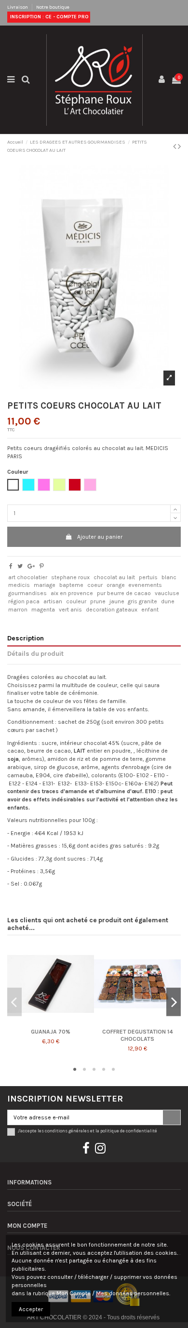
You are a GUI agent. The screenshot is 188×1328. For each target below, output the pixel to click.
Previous (14, 1002)
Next (173, 1002)
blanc (168, 577)
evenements (145, 585)
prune (98, 601)
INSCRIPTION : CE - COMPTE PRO (49, 17)
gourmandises (27, 593)
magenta (43, 609)
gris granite (142, 601)
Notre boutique (52, 7)
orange (116, 585)
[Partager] (11, 566)
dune (168, 601)
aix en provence (72, 593)
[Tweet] (20, 566)
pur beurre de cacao (124, 593)
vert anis (70, 609)
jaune (116, 601)
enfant (150, 609)
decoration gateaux (111, 609)
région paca (24, 601)
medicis (19, 585)
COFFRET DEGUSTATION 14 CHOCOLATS (137, 1035)
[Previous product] (175, 146)
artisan (52, 601)
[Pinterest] (42, 566)
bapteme (71, 585)
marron (17, 609)
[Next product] (179, 146)
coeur (95, 585)
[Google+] (31, 566)
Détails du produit (35, 653)
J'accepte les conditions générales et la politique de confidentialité (87, 1130)
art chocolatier (27, 577)
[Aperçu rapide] (50, 1024)
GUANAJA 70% (50, 1031)
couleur (76, 601)
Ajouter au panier (99, 536)
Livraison (18, 7)
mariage (44, 585)
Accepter (31, 1309)
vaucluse (167, 593)
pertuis (148, 577)
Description (25, 638)
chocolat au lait (114, 577)
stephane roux (70, 577)
